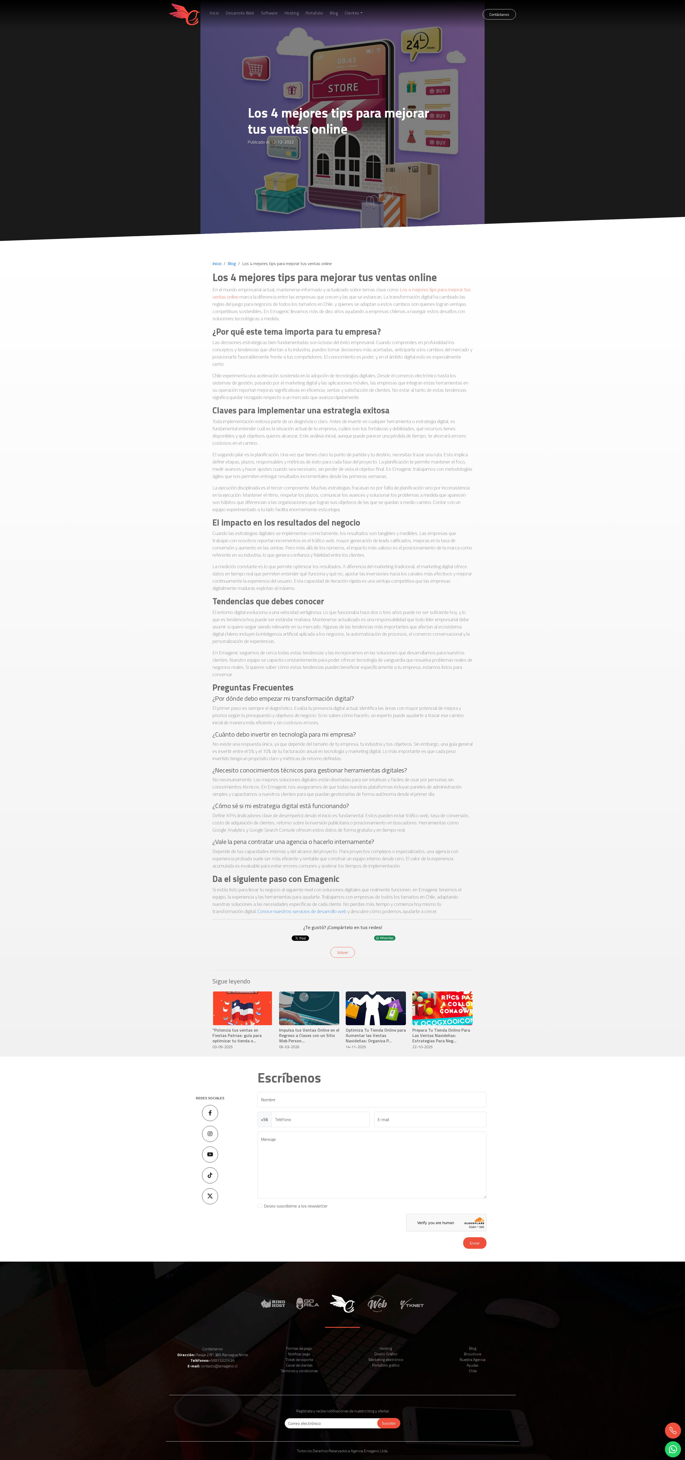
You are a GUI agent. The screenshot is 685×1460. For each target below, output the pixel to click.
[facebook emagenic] (210, 1113)
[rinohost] (273, 1303)
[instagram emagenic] (210, 1134)
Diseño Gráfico (385, 1354)
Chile (473, 1371)
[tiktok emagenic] (210, 1175)
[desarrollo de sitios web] (377, 1303)
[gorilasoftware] (307, 1303)
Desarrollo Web (240, 13)
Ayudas (472, 1365)
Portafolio (314, 13)
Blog (334, 13)
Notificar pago (299, 1354)
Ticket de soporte (299, 1359)
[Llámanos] (673, 1430)
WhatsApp (386, 938)
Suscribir (389, 1423)
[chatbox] (673, 1449)
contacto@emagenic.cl (219, 1366)
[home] (184, 14)
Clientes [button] (352, 13)
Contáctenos (212, 1349)
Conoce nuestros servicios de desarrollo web (301, 911)
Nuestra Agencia (472, 1359)
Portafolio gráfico (385, 1365)
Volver (342, 952)
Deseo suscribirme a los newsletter (296, 1206)
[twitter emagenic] (210, 1196)
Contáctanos (499, 14)
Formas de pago (299, 1348)
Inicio (214, 13)
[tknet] (412, 1303)
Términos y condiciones (299, 1371)
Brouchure (472, 1354)
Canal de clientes (299, 1365)
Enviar (475, 1243)
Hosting (292, 13)
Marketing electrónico (385, 1359)
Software (269, 13)
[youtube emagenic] (210, 1154)
